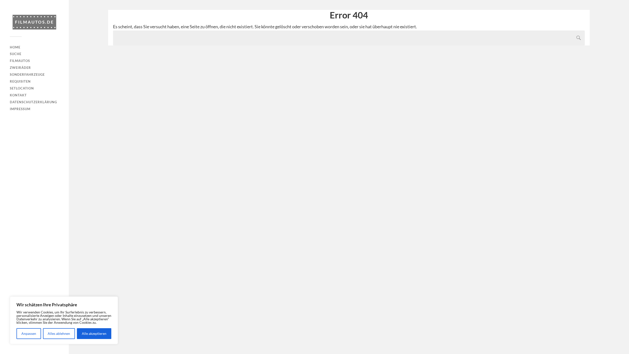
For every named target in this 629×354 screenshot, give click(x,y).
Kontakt (18, 95)
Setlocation (22, 88)
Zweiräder (20, 68)
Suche (15, 54)
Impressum (20, 109)
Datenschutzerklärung (33, 102)
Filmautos (20, 61)
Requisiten (20, 81)
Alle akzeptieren (94, 333)
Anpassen (28, 333)
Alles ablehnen (59, 333)
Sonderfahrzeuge (27, 74)
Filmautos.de (34, 22)
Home (15, 47)
